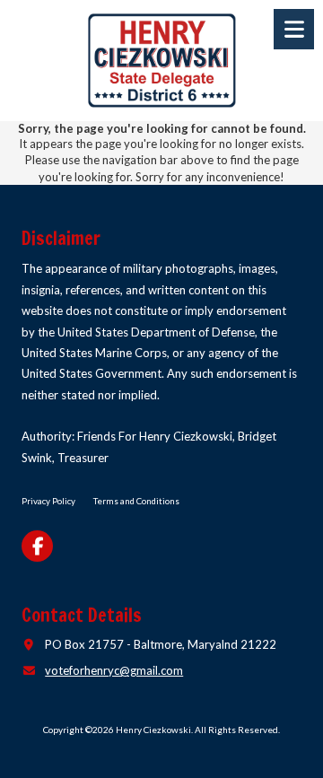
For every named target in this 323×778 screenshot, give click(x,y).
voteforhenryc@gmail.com (114, 670)
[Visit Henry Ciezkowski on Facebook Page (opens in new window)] (37, 546)
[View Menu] (294, 29)
